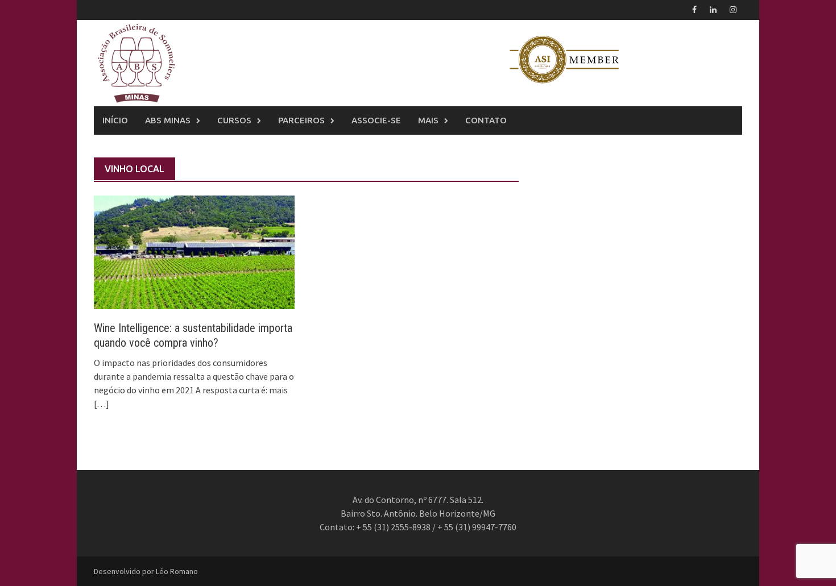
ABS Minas (168, 120)
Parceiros (301, 120)
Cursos (234, 120)
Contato (486, 120)
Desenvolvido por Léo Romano (146, 571)
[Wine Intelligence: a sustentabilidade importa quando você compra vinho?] (194, 251)
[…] (101, 403)
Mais (428, 120)
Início (115, 120)
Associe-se (376, 120)
